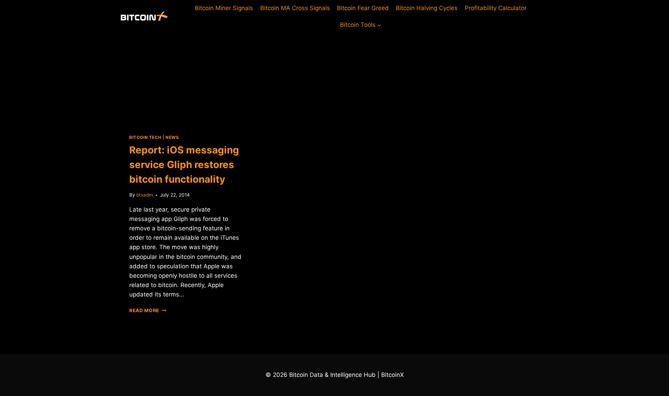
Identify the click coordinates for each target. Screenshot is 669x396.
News (172, 137)
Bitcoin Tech (145, 137)
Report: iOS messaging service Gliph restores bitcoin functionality (184, 164)
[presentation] (185, 78)
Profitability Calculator (495, 8)
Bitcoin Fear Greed (363, 8)
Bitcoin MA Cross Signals (295, 8)
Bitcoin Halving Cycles (426, 8)
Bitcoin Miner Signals (224, 8)
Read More (148, 310)
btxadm (144, 195)
